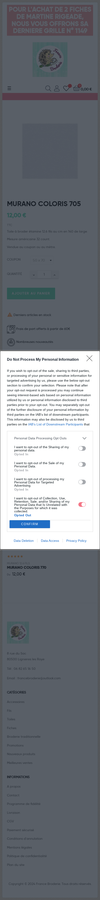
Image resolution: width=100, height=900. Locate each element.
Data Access (50, 541)
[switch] (82, 448)
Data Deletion (24, 541)
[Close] (91, 359)
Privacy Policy (76, 541)
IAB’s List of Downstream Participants (55, 424)
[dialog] (50, 450)
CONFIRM (29, 524)
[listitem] (50, 438)
